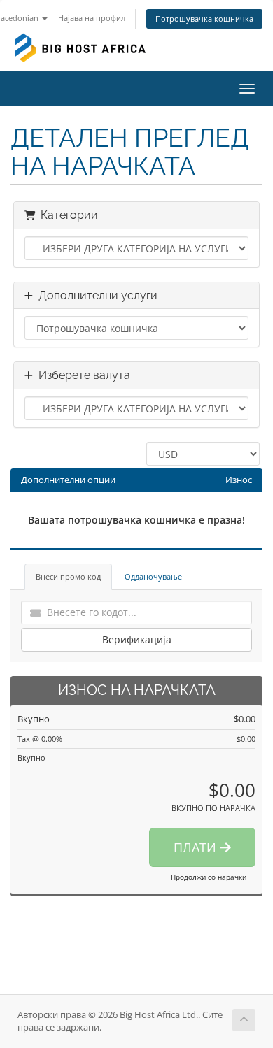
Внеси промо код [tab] (68, 576)
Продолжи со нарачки (208, 877)
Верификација (137, 639)
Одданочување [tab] (153, 576)
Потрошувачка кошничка (204, 18)
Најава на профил (91, 18)
